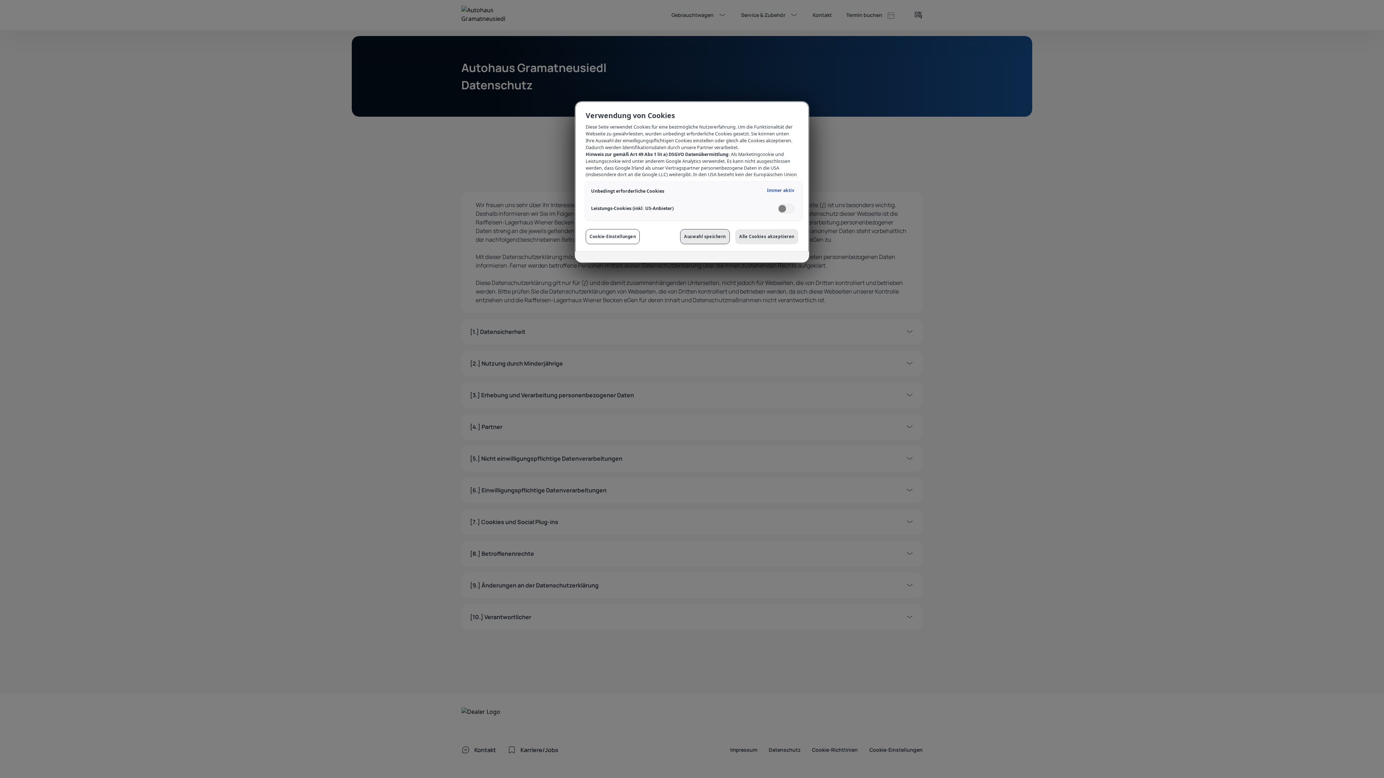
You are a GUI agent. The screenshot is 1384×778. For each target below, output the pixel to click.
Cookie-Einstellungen (613, 236)
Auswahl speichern (705, 236)
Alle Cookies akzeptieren (766, 236)
